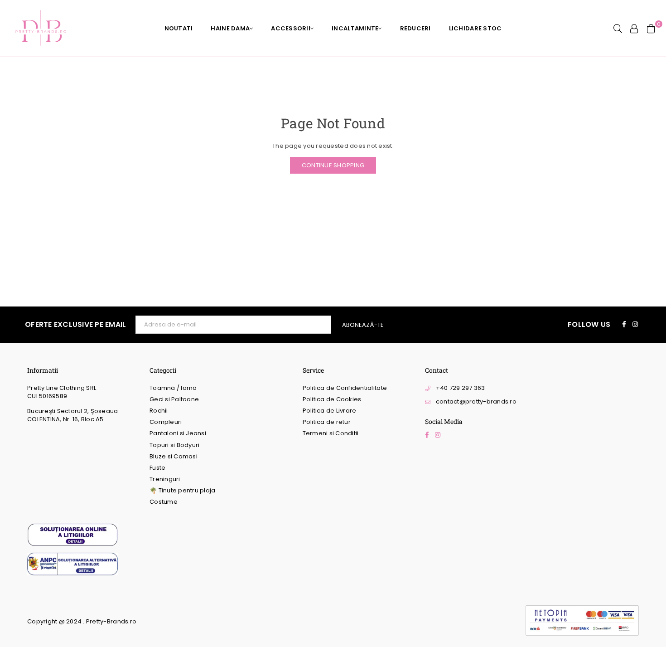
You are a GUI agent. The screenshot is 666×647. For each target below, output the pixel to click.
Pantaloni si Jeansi (178, 433)
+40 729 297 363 (460, 388)
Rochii (159, 410)
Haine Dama (230, 28)
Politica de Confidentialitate (345, 388)
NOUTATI (178, 28)
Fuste (157, 467)
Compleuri (166, 422)
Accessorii (290, 28)
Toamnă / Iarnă (173, 388)
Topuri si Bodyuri (174, 445)
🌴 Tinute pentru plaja (182, 490)
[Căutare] (617, 28)
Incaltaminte (355, 28)
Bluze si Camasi (174, 456)
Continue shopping (333, 165)
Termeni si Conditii (331, 433)
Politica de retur (327, 422)
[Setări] (634, 28)
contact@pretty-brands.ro (476, 401)
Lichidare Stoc (475, 28)
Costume (164, 501)
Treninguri (165, 479)
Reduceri (415, 28)
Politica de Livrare (330, 410)
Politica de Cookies (332, 399)
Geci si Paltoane (174, 399)
